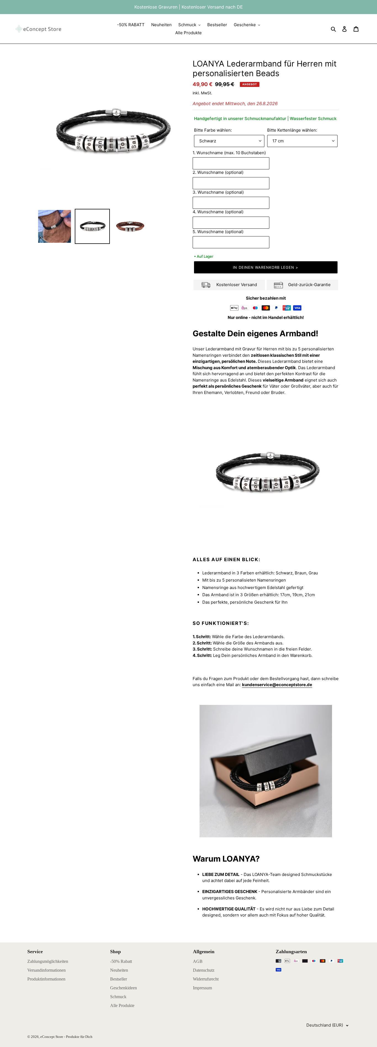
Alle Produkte (122, 1005)
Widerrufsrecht (206, 979)
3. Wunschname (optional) (219, 192)
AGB (198, 961)
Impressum (202, 987)
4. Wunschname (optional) (219, 211)
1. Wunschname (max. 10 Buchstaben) (230, 152)
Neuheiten (119, 970)
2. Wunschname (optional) (219, 172)
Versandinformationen (46, 970)
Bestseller (118, 979)
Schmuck (118, 996)
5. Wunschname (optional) (219, 231)
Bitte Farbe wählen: (213, 130)
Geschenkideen (123, 987)
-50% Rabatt (121, 961)
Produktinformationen (46, 979)
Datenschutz (203, 970)
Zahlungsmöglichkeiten (47, 961)
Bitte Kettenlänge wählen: (292, 130)
